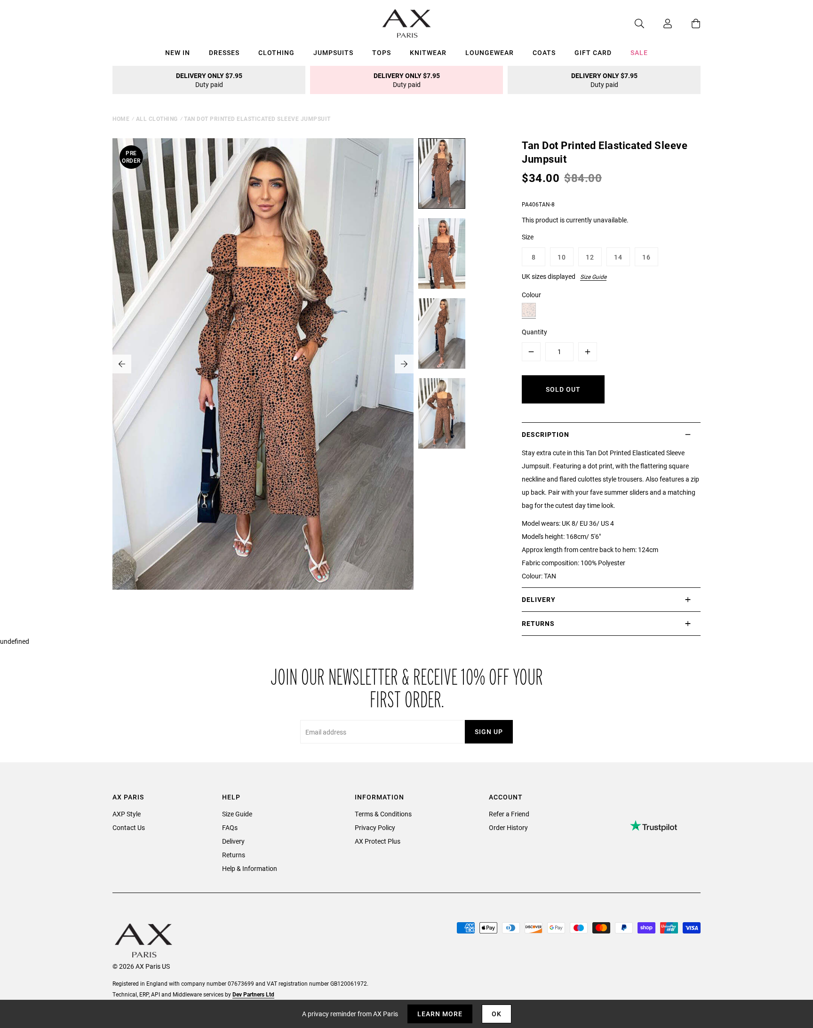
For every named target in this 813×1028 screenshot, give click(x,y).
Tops (381, 52)
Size (528, 236)
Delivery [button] (539, 599)
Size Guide (593, 276)
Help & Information (249, 868)
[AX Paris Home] (407, 23)
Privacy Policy (375, 827)
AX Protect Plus (377, 841)
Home (120, 118)
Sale (639, 52)
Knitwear (428, 52)
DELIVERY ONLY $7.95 (209, 80)
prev (121, 364)
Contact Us (128, 827)
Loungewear (489, 52)
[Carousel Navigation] (263, 364)
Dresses (224, 52)
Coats (544, 52)
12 (590, 257)
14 (618, 257)
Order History (508, 827)
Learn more (439, 1013)
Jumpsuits (333, 52)
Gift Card (593, 52)
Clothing (276, 52)
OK (497, 1013)
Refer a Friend (509, 813)
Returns (233, 854)
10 (562, 257)
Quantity (534, 331)
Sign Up (489, 731)
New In (177, 52)
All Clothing (157, 118)
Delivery (233, 841)
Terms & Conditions (383, 813)
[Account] (658, 23)
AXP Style (126, 813)
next (404, 364)
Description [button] (545, 434)
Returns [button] (538, 623)
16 (646, 257)
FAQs (230, 827)
